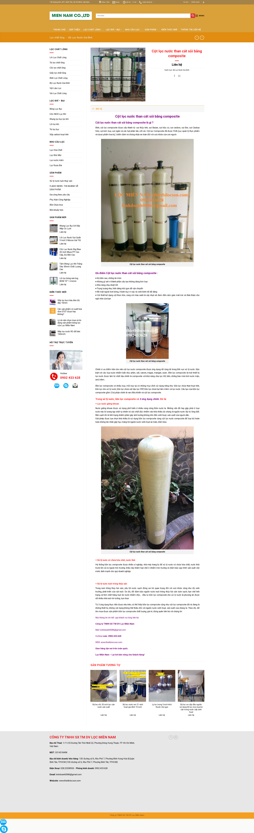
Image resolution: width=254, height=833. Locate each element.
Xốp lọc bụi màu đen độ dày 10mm (69, 301)
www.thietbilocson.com (111, 642)
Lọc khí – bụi (113, 29)
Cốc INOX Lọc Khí (58, 114)
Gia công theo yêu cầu (60, 194)
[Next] (204, 696)
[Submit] (192, 15)
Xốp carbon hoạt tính (59, 134)
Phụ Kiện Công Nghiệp (60, 199)
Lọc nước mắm (57, 160)
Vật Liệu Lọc (55, 88)
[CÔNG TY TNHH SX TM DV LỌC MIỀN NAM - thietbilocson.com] (71, 15)
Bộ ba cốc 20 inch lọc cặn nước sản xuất (104, 705)
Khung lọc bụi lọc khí (59, 119)
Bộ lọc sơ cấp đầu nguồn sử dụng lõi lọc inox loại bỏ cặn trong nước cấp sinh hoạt (191, 708)
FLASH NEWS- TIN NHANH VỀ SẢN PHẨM (64, 188)
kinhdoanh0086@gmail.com (113, 630)
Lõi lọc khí (54, 124)
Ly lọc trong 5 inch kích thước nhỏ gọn (162, 705)
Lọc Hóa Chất (56, 150)
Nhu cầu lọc (132, 29)
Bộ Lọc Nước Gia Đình (80, 37)
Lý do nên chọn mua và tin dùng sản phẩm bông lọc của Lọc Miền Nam (69, 323)
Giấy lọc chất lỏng (58, 73)
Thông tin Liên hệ (191, 29)
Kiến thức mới (169, 29)
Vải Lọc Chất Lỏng (58, 93)
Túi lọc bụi (54, 129)
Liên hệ (63, 232)
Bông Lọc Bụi (56, 109)
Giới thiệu (74, 29)
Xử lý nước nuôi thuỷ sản (61, 181)
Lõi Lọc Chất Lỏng (58, 57)
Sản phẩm (150, 29)
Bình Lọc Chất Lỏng (58, 78)
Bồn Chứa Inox (56, 205)
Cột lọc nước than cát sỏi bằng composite (147, 552)
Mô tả (99, 109)
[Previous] (91, 696)
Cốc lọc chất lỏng (57, 67)
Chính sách (195, 2)
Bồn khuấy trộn (56, 210)
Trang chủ (59, 29)
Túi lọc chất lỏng (57, 62)
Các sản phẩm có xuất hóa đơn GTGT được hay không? (70, 311)
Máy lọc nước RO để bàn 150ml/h (69, 332)
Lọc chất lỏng (92, 29)
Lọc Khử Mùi (55, 155)
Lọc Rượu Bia (56, 165)
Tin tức (185, 2)
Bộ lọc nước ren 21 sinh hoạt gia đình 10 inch (133, 705)
